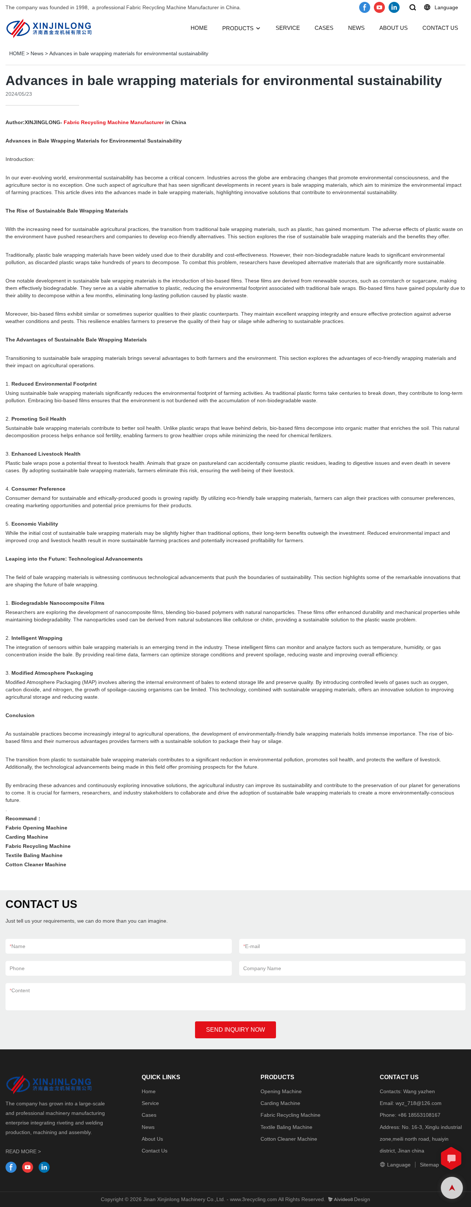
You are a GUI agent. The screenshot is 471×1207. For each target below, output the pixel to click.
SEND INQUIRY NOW (235, 1030)
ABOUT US (393, 28)
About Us (152, 1139)
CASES (324, 28)
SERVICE (288, 28)
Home (149, 1091)
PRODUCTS (238, 28)
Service (150, 1103)
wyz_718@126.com (419, 1103)
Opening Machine (281, 1091)
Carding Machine (280, 1103)
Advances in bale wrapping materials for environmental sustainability (128, 53)
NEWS (356, 28)
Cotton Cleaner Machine (289, 1139)
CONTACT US (440, 28)
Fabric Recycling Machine (291, 1115)
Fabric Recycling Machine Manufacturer (114, 122)
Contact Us (154, 1151)
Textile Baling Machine (286, 1127)
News (37, 53)
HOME (199, 28)
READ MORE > (23, 1151)
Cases (149, 1115)
